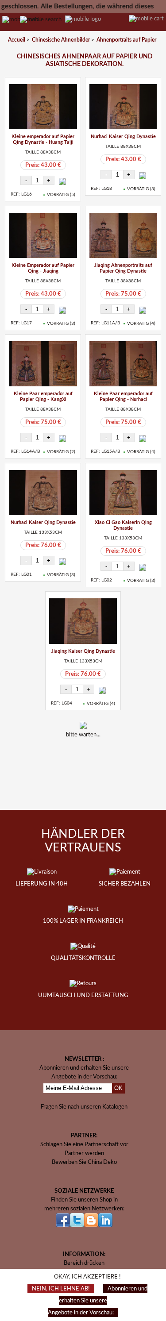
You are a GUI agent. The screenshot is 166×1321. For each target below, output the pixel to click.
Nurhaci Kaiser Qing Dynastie (123, 136)
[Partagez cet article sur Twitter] (96, 763)
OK (118, 1088)
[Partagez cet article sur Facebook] (73, 763)
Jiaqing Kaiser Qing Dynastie (83, 651)
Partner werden (84, 1153)
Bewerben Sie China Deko (84, 1162)
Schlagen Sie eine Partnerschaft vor (84, 1144)
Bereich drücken (84, 1263)
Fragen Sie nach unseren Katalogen (84, 1107)
